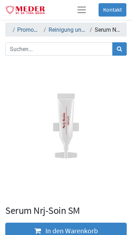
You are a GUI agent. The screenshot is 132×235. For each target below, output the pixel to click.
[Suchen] (119, 49)
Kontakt (112, 9)
